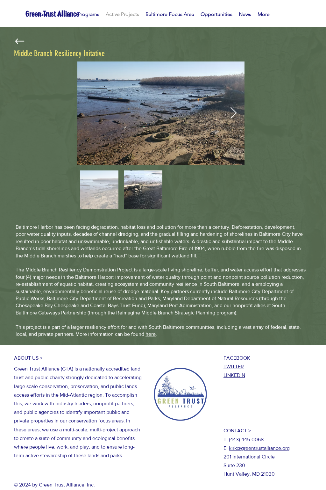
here (150, 334)
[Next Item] (233, 113)
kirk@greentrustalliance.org (259, 448)
